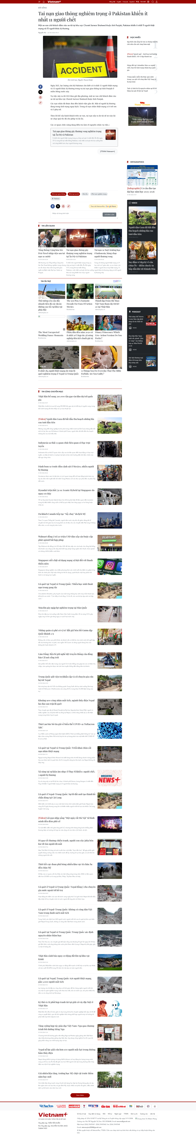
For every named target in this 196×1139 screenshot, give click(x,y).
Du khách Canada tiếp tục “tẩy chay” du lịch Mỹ (62, 513)
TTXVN (126, 1114)
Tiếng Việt (112, 2)
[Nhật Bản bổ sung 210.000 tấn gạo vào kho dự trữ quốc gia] (109, 403)
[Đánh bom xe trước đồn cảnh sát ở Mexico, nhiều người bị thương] (109, 473)
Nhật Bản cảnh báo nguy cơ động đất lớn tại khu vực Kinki (64, 957)
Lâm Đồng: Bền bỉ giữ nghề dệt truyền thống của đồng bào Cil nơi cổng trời (65, 655)
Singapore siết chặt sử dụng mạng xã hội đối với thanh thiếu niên (65, 562)
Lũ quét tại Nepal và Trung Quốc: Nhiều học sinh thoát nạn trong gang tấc (65, 585)
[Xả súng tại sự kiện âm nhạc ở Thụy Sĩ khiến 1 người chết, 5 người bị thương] (109, 778)
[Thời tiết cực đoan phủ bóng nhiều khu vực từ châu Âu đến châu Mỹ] (109, 871)
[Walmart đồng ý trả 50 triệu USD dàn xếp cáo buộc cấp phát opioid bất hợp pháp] (109, 543)
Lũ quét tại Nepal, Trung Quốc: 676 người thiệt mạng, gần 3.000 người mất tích (65, 980)
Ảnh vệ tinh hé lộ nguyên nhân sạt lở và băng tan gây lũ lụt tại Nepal (141, 89)
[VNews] (84, 1106)
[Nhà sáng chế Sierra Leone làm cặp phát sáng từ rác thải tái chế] (151, 320)
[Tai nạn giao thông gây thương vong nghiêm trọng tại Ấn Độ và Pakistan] (111, 135)
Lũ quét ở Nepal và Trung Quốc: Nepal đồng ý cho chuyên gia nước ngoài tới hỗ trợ (66, 888)
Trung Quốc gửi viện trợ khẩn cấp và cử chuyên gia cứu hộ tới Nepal (65, 678)
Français (125, 2)
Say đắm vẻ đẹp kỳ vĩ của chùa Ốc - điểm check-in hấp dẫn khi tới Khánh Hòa (142, 265)
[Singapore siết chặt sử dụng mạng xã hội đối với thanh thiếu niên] (109, 567)
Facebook (40, 87)
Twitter (40, 92)
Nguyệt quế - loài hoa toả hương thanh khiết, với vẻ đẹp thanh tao (142, 55)
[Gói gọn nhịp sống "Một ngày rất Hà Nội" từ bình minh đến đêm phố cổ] (109, 824)
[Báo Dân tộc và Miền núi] (119, 1106)
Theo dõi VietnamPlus (98, 206)
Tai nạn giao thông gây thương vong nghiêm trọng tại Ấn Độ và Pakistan (77, 133)
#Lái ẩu (85, 194)
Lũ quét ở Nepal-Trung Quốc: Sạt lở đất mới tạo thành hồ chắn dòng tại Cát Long (66, 796)
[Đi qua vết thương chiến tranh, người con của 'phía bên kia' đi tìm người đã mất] (109, 847)
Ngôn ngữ (118, 1114)
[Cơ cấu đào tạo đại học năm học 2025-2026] (142, 175)
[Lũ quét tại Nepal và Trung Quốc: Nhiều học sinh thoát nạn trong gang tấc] (109, 590)
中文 (137, 2)
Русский (143, 1)
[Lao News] (148, 1106)
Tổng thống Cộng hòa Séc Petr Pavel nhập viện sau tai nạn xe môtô (51, 253)
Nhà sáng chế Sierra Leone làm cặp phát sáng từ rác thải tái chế (136, 320)
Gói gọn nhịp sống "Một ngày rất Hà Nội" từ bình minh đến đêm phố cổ (66, 819)
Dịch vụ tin (134, 1114)
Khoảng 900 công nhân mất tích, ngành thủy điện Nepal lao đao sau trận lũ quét (66, 702)
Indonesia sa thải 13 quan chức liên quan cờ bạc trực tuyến (64, 444)
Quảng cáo (144, 1114)
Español (132, 2)
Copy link (40, 103)
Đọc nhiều (135, 37)
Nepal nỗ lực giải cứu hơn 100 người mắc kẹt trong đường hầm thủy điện (66, 1051)
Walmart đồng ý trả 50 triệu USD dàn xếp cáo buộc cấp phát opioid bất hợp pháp (65, 538)
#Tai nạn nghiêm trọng (98, 194)
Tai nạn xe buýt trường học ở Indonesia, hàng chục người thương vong (107, 253)
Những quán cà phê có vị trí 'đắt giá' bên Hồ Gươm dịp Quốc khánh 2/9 (65, 632)
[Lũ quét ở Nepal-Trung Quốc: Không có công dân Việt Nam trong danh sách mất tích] (109, 916)
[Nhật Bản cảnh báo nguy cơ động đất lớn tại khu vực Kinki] (109, 962)
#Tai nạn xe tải (74, 194)
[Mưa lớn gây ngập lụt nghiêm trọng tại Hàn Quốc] (109, 614)
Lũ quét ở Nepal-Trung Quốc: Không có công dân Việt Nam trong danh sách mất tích (65, 911)
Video (134, 203)
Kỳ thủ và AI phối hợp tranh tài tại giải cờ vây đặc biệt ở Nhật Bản (65, 1004)
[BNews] (131, 1106)
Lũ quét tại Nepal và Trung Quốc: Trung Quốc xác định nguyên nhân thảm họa (65, 933)
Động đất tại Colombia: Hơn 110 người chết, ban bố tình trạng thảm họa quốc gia (141, 67)
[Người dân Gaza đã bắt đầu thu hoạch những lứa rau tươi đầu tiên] (109, 425)
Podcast (136, 312)
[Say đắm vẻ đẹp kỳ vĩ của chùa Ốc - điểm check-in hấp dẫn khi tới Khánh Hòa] (142, 250)
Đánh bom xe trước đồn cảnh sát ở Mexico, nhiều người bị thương (66, 468)
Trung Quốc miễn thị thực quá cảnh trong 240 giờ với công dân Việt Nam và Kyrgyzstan (141, 79)
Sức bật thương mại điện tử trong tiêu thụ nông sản (136, 360)
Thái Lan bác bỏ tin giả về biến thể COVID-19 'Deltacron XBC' (66, 726)
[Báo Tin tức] (105, 1106)
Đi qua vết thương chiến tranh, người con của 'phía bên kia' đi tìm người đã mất (65, 842)
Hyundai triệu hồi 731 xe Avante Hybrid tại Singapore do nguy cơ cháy (66, 492)
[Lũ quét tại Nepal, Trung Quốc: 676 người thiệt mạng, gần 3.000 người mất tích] (109, 985)
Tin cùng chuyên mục (52, 391)
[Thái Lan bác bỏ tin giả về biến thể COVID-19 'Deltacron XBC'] (109, 730)
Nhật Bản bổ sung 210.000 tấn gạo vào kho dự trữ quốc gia (65, 398)
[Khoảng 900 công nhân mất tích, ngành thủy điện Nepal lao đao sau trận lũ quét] (109, 707)
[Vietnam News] (46, 1106)
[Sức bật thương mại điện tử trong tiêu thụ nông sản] (151, 361)
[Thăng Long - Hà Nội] (148, 2)
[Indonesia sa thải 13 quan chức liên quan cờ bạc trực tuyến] (109, 449)
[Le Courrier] (61, 1106)
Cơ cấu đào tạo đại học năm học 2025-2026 (141, 190)
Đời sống (42, 8)
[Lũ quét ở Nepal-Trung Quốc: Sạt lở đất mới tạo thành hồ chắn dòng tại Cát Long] (109, 800)
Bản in (40, 97)
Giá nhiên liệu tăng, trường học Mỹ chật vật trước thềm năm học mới (65, 1075)
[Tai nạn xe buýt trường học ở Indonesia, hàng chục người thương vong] (108, 238)
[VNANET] (93, 1106)
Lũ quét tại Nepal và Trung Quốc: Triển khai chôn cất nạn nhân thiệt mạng (64, 749)
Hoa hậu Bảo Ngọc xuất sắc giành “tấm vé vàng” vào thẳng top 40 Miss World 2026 (136, 341)
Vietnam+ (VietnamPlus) (54, 1)
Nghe (135, 328)
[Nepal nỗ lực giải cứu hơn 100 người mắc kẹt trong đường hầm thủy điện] (109, 1056)
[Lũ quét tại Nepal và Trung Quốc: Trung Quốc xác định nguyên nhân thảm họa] (109, 938)
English (119, 2)
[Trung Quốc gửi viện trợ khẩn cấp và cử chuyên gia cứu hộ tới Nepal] (109, 683)
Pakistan (56, 199)
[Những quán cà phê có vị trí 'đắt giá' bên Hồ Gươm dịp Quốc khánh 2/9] (109, 637)
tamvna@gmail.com (123, 1121)
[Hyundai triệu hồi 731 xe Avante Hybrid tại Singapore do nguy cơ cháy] (109, 496)
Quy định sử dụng (94, 1114)
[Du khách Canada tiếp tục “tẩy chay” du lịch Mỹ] (109, 520)
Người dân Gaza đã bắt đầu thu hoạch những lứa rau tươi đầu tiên (66, 420)
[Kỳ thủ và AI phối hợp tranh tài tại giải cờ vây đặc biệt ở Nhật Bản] (109, 1008)
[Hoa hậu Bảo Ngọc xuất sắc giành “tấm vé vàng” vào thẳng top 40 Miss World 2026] (151, 340)
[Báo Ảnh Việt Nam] (74, 1106)
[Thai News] (155, 1106)
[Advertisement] (84, 170)
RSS (104, 1114)
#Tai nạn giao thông (58, 194)
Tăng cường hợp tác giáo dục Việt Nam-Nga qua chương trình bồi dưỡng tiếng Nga (66, 1027)
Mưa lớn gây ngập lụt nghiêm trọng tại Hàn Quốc (62, 607)
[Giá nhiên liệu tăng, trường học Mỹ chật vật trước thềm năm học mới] (109, 1080)
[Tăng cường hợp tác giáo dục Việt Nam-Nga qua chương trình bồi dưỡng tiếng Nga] (109, 1032)
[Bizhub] (140, 1106)
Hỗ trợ (110, 1114)
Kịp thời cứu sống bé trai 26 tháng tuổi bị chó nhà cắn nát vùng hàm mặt (142, 43)
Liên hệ (152, 1114)
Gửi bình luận (109, 215)
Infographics (137, 162)
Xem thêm (80, 1095)
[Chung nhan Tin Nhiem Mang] (146, 1118)
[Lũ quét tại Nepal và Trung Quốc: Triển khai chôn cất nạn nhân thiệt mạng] (109, 754)
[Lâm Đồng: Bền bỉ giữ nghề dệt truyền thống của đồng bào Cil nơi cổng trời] (109, 660)
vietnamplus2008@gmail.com (91, 1127)
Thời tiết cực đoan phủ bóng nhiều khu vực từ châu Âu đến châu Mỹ (65, 866)
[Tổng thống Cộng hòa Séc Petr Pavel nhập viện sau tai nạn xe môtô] (52, 238)
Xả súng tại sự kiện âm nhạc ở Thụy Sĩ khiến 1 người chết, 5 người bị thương (66, 773)
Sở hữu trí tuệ (81, 1114)
